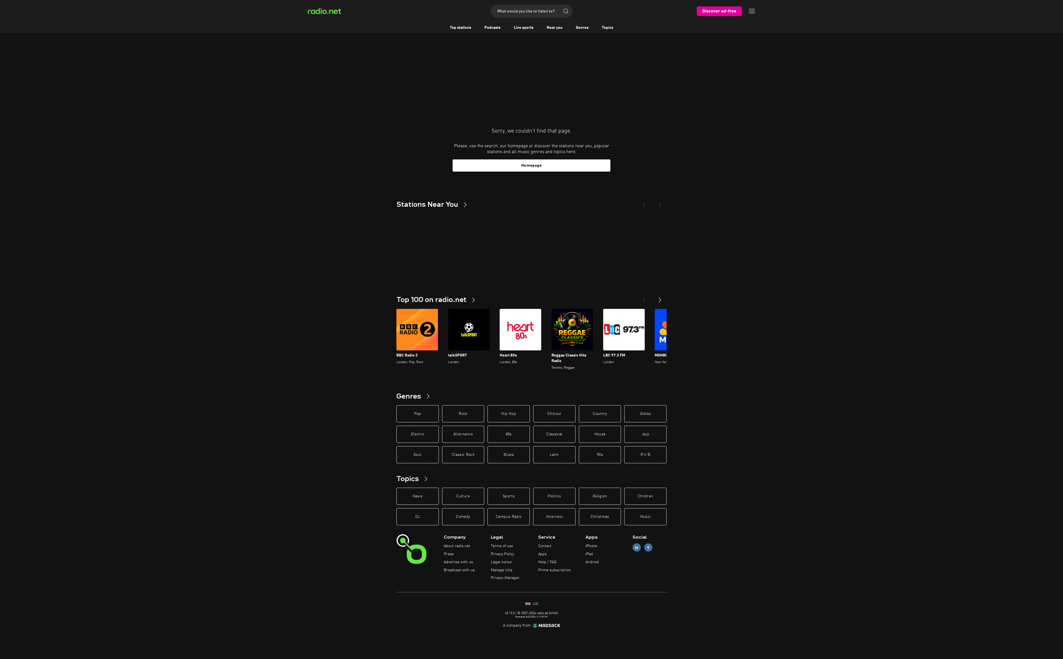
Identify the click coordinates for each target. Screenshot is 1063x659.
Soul (417, 455)
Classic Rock (463, 455)
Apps (542, 554)
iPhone (591, 546)
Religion (600, 496)
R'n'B (646, 455)
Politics (554, 496)
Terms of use (502, 546)
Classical (554, 434)
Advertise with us (458, 562)
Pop (417, 414)
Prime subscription (554, 570)
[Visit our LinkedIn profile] (636, 548)
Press (449, 554)
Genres (582, 28)
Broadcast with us (459, 570)
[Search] (566, 11)
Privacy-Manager (505, 578)
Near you (555, 28)
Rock (463, 414)
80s (509, 434)
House (600, 434)
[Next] (660, 202)
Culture (463, 496)
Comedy (463, 517)
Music (645, 517)
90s (600, 455)
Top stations (460, 28)
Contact (544, 546)
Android (592, 562)
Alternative (463, 434)
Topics (607, 28)
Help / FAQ (547, 562)
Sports (509, 496)
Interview (554, 517)
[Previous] (644, 202)
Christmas (599, 517)
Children (645, 496)
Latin (554, 455)
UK (535, 604)
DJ (417, 517)
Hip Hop (508, 414)
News (417, 496)
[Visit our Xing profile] (648, 548)
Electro (417, 434)
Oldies (645, 414)
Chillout (554, 414)
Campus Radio (509, 517)
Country (600, 414)
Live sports (523, 28)
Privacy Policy (502, 554)
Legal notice (501, 562)
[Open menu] (752, 11)
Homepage (531, 165)
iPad (589, 554)
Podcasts (492, 28)
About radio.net (457, 546)
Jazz (645, 434)
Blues (509, 455)
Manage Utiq (501, 570)
